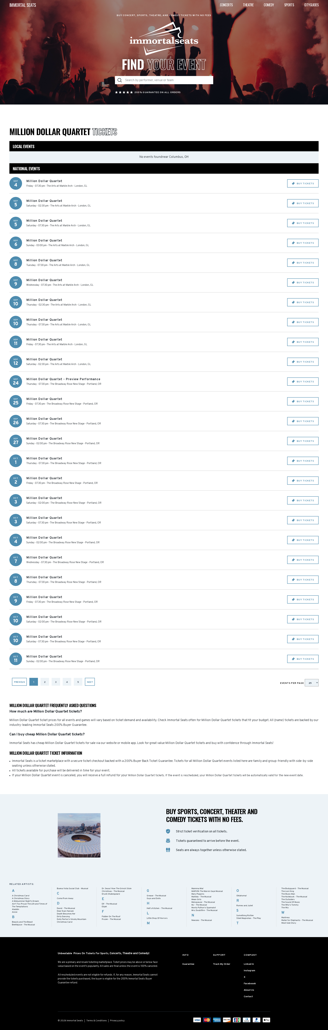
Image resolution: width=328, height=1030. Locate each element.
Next (90, 682)
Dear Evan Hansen (65, 911)
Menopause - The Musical (203, 902)
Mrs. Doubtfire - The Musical (204, 910)
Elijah (104, 906)
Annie (14, 912)
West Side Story (288, 923)
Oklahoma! (241, 895)
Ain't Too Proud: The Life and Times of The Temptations (29, 905)
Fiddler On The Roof (111, 916)
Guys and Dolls (154, 898)
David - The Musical (66, 908)
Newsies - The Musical (202, 920)
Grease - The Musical (156, 895)
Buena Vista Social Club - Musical (72, 888)
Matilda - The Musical (201, 896)
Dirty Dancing (63, 916)
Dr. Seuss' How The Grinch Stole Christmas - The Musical (116, 890)
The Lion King (287, 891)
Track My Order (221, 964)
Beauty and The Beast (22, 922)
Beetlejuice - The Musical (23, 924)
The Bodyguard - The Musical (295, 888)
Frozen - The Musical (111, 919)
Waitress (285, 917)
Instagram (249, 970)
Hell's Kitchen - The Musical (159, 908)
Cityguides (311, 4)
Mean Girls (196, 899)
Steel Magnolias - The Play (248, 918)
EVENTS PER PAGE (292, 683)
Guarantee (188, 964)
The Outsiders (288, 899)
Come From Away (65, 898)
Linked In (249, 964)
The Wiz (285, 907)
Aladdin (15, 909)
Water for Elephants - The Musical (297, 920)
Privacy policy (117, 1020)
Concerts (226, 4)
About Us (249, 990)
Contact (248, 996)
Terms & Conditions (96, 1020)
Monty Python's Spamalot (204, 907)
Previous (19, 682)
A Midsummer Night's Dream (25, 901)
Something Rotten (245, 915)
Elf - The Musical (109, 904)
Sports (289, 4)
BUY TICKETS (305, 183)
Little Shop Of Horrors (157, 918)
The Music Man (288, 894)
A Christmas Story (20, 898)
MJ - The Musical (199, 905)
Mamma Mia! (197, 888)
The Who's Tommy (289, 905)
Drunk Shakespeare (111, 894)
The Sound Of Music (290, 902)
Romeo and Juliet (244, 905)
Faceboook (250, 983)
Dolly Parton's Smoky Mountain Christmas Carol (71, 920)
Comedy (269, 4)
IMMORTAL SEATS (22, 5)
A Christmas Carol (20, 895)
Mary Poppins (198, 894)
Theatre (248, 4)
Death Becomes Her (66, 914)
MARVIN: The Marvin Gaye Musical (207, 891)
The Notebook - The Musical (294, 896)
